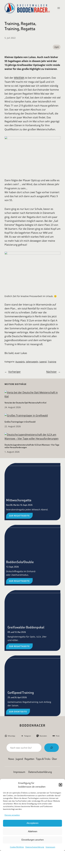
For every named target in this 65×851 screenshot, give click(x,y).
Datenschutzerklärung (34, 847)
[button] (60, 784)
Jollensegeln (32, 361)
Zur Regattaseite (19, 515)
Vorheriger (14, 371)
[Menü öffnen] (58, 8)
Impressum (50, 847)
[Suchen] (51, 747)
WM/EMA (19, 77)
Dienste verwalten (12, 815)
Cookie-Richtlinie (17, 847)
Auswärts (20, 361)
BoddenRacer (32, 725)
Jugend (43, 361)
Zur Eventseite (18, 711)
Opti (56, 47)
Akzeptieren (32, 823)
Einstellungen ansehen (32, 839)
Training (52, 361)
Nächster (51, 371)
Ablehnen (32, 831)
